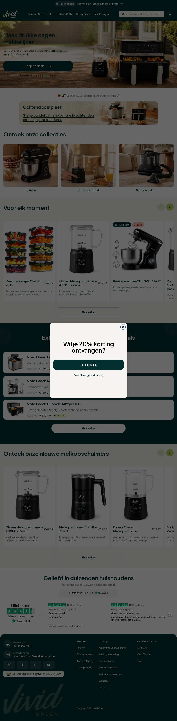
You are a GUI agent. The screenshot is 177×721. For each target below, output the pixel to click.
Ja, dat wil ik (89, 365)
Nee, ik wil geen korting (88, 375)
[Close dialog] (123, 326)
